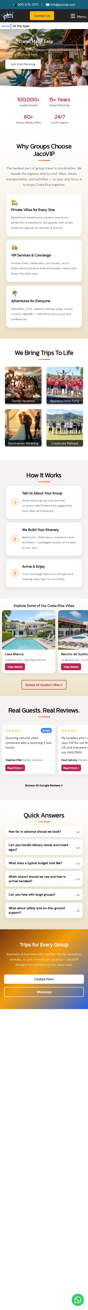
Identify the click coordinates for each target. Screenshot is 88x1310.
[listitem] (44, 831)
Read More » (15, 768)
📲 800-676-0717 (25, 4)
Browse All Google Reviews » (44, 785)
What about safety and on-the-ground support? (37, 910)
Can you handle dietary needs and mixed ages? (38, 847)
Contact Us (42, 15)
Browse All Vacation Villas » (44, 684)
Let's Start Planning (23, 64)
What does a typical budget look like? (35, 862)
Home (5, 26)
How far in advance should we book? (35, 831)
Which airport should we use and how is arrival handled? (37, 878)
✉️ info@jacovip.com (60, 4)
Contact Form (44, 979)
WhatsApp (44, 991)
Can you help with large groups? (32, 894)
